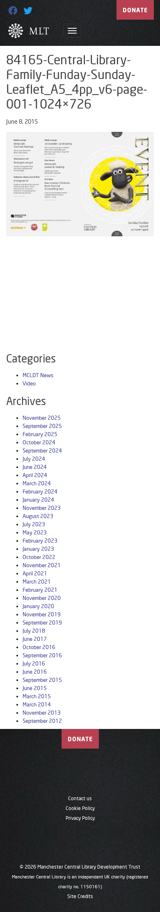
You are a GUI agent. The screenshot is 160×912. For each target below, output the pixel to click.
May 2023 (35, 532)
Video (29, 383)
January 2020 (38, 606)
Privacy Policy (80, 818)
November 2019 (42, 614)
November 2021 (42, 565)
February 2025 (40, 434)
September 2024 (42, 450)
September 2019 (42, 622)
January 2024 (38, 499)
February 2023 (40, 540)
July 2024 (34, 458)
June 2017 (35, 639)
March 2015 (37, 696)
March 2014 (37, 704)
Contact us (80, 798)
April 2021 (35, 573)
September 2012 (42, 720)
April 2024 (35, 475)
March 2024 (37, 483)
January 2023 (38, 548)
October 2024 (39, 442)
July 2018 (34, 630)
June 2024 (35, 467)
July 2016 (34, 663)
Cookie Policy (80, 808)
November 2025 (42, 417)
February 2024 (40, 491)
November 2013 (42, 712)
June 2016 (35, 671)
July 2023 (34, 524)
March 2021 (37, 581)
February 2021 (40, 589)
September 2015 (42, 680)
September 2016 (42, 655)
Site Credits (80, 896)
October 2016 (39, 647)
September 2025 (42, 426)
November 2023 (42, 508)
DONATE (135, 10)
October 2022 (39, 557)
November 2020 (42, 598)
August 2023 (38, 516)
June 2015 (35, 688)
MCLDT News (38, 375)
